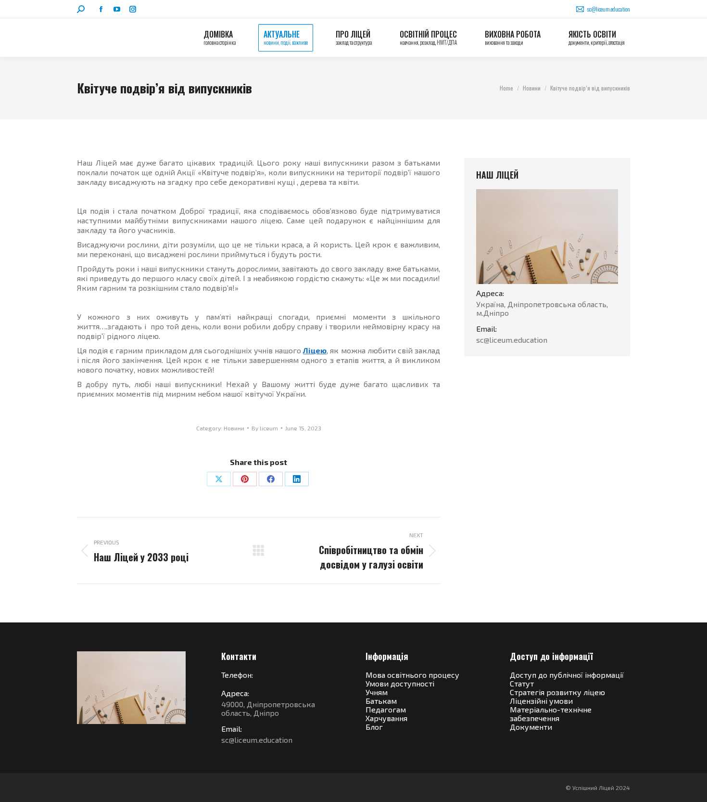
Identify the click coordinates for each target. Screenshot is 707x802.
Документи (531, 726)
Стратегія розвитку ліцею (557, 692)
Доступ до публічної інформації (567, 674)
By (265, 428)
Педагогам (386, 709)
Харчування (386, 718)
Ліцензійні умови (541, 700)
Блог (374, 726)
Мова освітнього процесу (412, 674)
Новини (234, 428)
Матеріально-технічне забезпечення (551, 714)
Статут (522, 683)
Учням (377, 692)
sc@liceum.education (608, 9)
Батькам (381, 700)
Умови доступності (400, 683)
